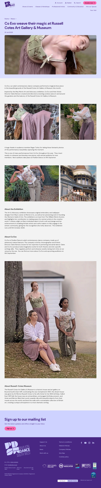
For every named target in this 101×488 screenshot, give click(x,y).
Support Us (43, 442)
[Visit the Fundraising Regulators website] (66, 464)
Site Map (62, 453)
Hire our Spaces (91, 6)
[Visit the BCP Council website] (77, 464)
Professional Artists (58, 6)
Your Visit (93, 10)
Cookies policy (64, 457)
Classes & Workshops (42, 6)
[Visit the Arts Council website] (50, 465)
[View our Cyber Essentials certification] (93, 473)
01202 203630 (14, 462)
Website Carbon (72, 481)
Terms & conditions (65, 442)
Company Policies (65, 449)
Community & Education (75, 6)
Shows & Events (27, 6)
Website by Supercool (86, 480)
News (41, 449)
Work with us (44, 453)
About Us (43, 446)
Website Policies (64, 446)
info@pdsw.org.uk (12, 465)
